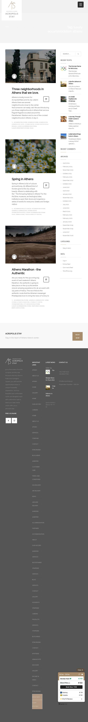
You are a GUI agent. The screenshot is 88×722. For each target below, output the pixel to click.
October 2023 (67, 173)
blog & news (27, 79)
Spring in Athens (22, 179)
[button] (71, 687)
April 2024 (66, 163)
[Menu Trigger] (81, 5)
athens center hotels (41, 124)
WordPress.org (67, 271)
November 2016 (68, 235)
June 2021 (66, 208)
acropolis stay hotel (18, 124)
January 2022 (67, 194)
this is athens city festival (33, 214)
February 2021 (67, 215)
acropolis (15, 210)
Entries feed (66, 264)
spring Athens (20, 214)
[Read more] (46, 101)
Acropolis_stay (24, 75)
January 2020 (67, 222)
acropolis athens (33, 122)
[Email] (82, 674)
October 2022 (67, 184)
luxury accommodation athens (27, 126)
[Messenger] (79, 674)
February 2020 (67, 218)
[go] (78, 54)
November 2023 (68, 170)
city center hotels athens (31, 304)
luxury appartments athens (20, 128)
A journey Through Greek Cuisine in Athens (74, 119)
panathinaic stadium (38, 306)
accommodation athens (21, 300)
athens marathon (17, 304)
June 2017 (66, 232)
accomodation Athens (20, 122)
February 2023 (67, 177)
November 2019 (68, 228)
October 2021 (67, 201)
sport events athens (18, 308)
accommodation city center (22, 208)
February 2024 (67, 166)
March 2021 (66, 211)
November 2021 (68, 197)
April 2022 (66, 191)
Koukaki (14, 126)
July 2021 (66, 204)
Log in (65, 260)
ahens (46, 300)
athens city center (36, 302)
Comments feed (68, 267)
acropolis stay (43, 122)
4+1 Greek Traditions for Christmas (73, 99)
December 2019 (68, 225)
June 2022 (66, 187)
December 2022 (68, 180)
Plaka (31, 128)
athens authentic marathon (21, 302)
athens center (29, 124)
